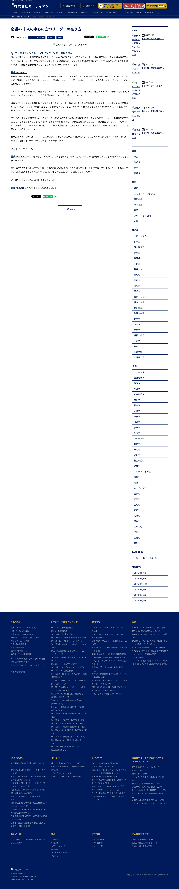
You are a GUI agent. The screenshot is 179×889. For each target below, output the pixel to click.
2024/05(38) (140, 600)
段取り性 (138, 526)
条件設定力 (139, 357)
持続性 (137, 318)
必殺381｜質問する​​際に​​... (153, 38)
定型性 (137, 410)
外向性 (137, 416)
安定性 (137, 324)
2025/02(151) (140, 583)
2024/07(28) (140, 589)
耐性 (136, 482)
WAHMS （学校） (111, 12)
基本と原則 (139, 302)
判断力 (137, 221)
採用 (137, 12)
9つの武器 (24, 12)
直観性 (137, 421)
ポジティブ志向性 (142, 471)
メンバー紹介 (128, 12)
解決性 (137, 383)
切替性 (137, 499)
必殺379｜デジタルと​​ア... (153, 85)
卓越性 (137, 449)
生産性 (137, 504)
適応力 (137, 188)
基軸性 (137, 543)
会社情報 (148, 12)
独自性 (137, 399)
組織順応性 (139, 394)
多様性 (137, 427)
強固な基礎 (139, 313)
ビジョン (84, 12)
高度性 (137, 280)
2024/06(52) (140, 594)
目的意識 (138, 307)
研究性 (137, 432)
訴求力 (137, 340)
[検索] (157, 12)
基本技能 (138, 204)
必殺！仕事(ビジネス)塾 (145, 558)
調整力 (137, 252)
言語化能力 (139, 335)
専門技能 (138, 199)
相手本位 (138, 269)
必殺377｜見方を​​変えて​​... (153, 132)
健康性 (137, 477)
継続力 (137, 210)
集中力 (137, 346)
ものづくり (96, 12)
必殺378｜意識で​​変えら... (153, 111)
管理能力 (138, 258)
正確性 (137, 510)
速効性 (137, 515)
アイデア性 (139, 438)
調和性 (137, 274)
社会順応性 (139, 460)
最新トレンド (140, 296)
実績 (58, 12)
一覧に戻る (70, 208)
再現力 (137, 241)
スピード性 (139, 372)
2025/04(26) (140, 572)
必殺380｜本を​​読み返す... (153, 68)
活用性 (137, 455)
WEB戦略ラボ (70, 12)
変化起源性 (139, 247)
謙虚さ (137, 162)
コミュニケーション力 (144, 193)
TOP (15, 12)
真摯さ (137, 173)
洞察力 (137, 263)
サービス (37, 12)
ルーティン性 (140, 488)
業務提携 (48, 12)
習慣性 (137, 493)
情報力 (137, 285)
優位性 (137, 291)
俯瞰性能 (138, 351)
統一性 (137, 405)
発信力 (137, 329)
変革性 (137, 388)
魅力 (136, 156)
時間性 (137, 466)
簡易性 (137, 521)
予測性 (137, 532)
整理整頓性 (139, 377)
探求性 (137, 443)
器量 (136, 167)
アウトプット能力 (142, 215)
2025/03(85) (140, 578)
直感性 (137, 537)
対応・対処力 (140, 236)
